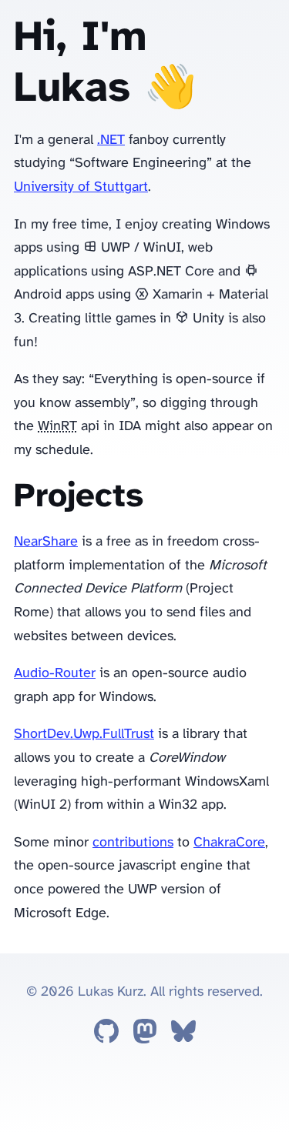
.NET (111, 140)
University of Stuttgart (81, 187)
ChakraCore (229, 843)
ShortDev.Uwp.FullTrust (84, 734)
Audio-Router (55, 673)
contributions (132, 843)
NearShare (46, 542)
